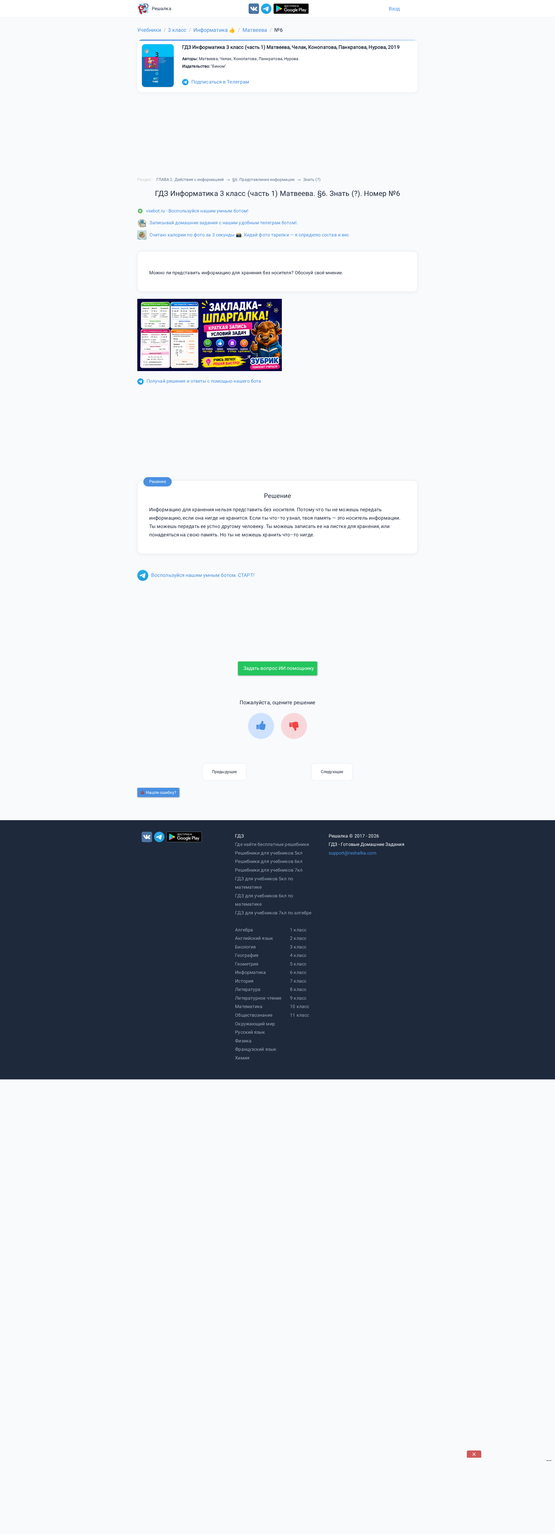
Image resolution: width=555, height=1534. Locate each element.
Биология (245, 947)
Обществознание (253, 1015)
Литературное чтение (258, 998)
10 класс (299, 1006)
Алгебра (244, 930)
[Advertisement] (510, 1494)
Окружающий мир (255, 1024)
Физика (243, 1041)
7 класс (298, 981)
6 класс (298, 972)
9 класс (298, 998)
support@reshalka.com (352, 853)
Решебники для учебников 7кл (268, 870)
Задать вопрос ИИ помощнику (278, 668)
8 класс (298, 989)
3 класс (298, 947)
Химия (242, 1058)
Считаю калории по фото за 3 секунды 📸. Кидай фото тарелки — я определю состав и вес (249, 235)
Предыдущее (224, 771)
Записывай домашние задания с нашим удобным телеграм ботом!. (223, 222)
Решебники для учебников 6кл (268, 861)
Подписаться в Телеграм (220, 82)
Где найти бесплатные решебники (272, 844)
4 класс (298, 955)
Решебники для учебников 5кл (268, 853)
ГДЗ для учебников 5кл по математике (264, 883)
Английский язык (254, 938)
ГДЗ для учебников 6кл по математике (264, 900)
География (246, 955)
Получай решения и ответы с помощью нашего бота (204, 381)
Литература (247, 989)
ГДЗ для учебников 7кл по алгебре (273, 913)
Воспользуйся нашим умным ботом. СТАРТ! (202, 575)
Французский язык (255, 1049)
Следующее (332, 771)
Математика (248, 1006)
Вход (394, 9)
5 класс (298, 964)
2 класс (298, 938)
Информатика (250, 972)
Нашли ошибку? (161, 792)
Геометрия (246, 964)
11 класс (299, 1015)
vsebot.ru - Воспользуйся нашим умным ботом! (197, 211)
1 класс (298, 930)
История (244, 981)
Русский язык (250, 1032)
